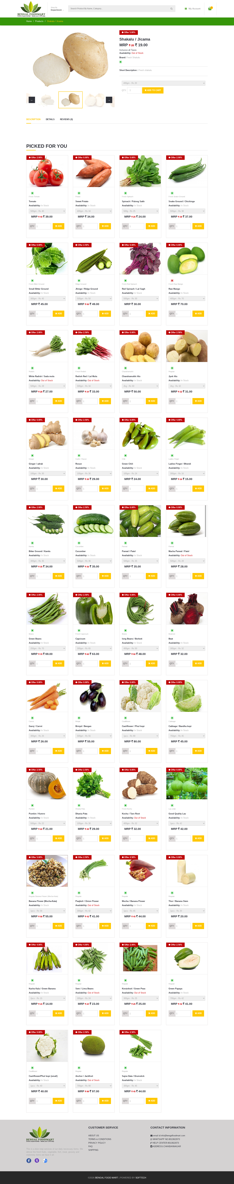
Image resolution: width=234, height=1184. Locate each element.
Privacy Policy (97, 1143)
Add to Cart (153, 90)
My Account (194, 8)
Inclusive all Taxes (128, 50)
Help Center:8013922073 (165, 1143)
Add (59, 226)
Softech (140, 1177)
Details (50, 119)
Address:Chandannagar (166, 1146)
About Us (93, 1135)
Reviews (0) (66, 119)
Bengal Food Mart (106, 1177)
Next (109, 60)
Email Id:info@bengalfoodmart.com (168, 1135)
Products (39, 21)
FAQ (90, 1146)
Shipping (93, 1150)
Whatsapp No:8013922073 (166, 1139)
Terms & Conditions (99, 1139)
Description (33, 119)
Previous (32, 60)
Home (29, 21)
